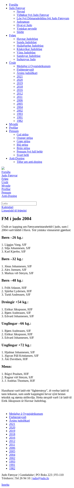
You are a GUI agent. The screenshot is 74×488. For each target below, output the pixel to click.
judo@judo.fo (40, 478)
